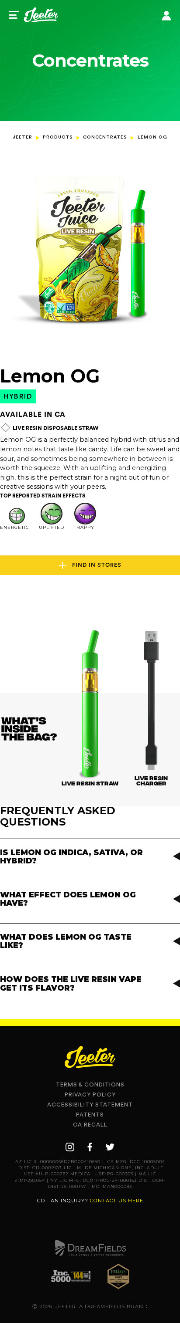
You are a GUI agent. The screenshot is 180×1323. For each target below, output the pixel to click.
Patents (90, 1114)
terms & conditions (90, 1084)
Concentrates (105, 137)
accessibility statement (90, 1104)
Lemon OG (152, 137)
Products (58, 137)
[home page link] (41, 15)
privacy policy (90, 1094)
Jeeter (22, 137)
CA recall (90, 1124)
